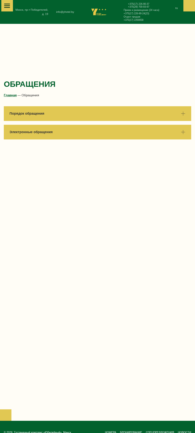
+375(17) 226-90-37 (138, 3)
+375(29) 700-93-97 (138, 6)
